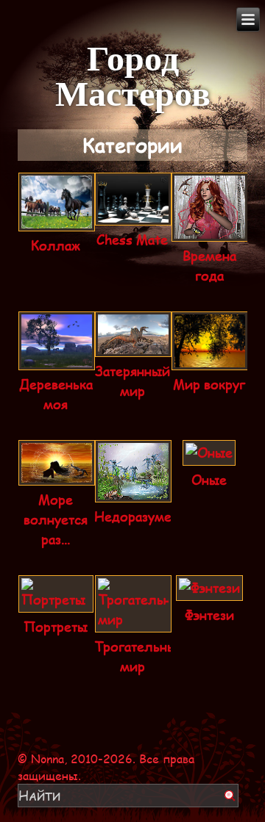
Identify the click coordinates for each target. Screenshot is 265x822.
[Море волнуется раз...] (57, 476)
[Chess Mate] (133, 216)
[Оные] (209, 456)
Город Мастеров (133, 74)
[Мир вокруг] (210, 360)
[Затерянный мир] (133, 347)
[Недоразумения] (133, 493)
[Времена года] (210, 232)
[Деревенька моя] (57, 360)
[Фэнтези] (209, 591)
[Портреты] (56, 603)
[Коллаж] (57, 222)
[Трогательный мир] (133, 623)
